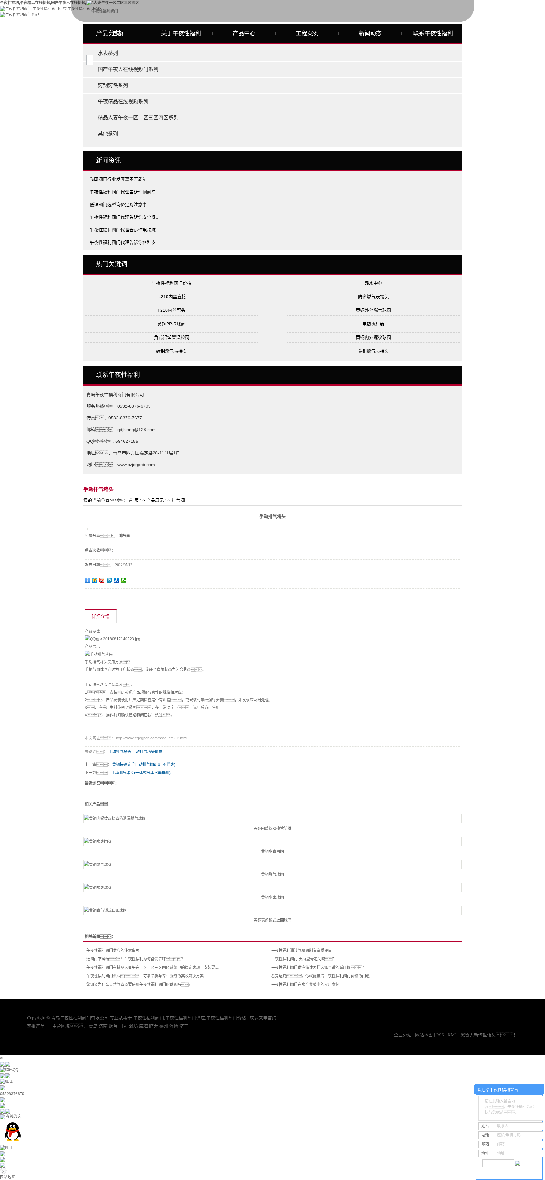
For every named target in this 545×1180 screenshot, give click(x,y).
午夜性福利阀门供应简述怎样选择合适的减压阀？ (318, 967)
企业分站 (403, 1035)
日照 (123, 1026)
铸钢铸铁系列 (113, 85)
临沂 (153, 1026)
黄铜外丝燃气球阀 (373, 310)
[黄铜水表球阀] (272, 887)
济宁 (183, 1026)
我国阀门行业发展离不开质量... (120, 179)
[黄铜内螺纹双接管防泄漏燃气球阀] (272, 818)
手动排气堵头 (119, 752)
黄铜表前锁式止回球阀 (272, 920)
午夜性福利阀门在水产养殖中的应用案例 (305, 984)
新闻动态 (370, 33)
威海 (143, 1026)
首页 (118, 33)
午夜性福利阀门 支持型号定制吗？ (304, 959)
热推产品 (36, 1026)
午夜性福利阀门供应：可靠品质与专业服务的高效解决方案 (145, 976)
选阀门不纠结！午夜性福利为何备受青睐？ (135, 959)
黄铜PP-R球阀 (171, 323)
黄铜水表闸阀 (272, 851)
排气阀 (178, 500)
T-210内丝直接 (171, 296)
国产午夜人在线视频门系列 (128, 69)
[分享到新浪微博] (102, 580)
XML (452, 1035)
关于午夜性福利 (181, 33)
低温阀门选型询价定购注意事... (120, 204)
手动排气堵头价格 (147, 752)
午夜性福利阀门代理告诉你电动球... (125, 229)
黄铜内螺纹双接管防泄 (272, 828)
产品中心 (244, 33)
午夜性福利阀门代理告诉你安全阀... (125, 217)
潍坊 (133, 1026)
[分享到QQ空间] (94, 580)
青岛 (93, 1026)
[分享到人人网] (116, 580)
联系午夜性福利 (433, 33)
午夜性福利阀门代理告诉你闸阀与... (125, 191)
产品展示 (155, 500)
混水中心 (373, 283)
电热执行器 (373, 323)
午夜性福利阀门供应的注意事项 (112, 950)
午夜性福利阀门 (148, 1018)
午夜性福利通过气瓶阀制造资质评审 (301, 950)
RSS (440, 1035)
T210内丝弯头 (171, 310)
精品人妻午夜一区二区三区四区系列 (138, 117)
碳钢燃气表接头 (171, 350)
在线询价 (102, 597)
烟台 (113, 1026)
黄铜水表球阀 (272, 897)
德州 (163, 1026)
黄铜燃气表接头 (373, 350)
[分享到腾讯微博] (109, 580)
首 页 (134, 500)
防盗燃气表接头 (373, 296)
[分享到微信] (123, 580)
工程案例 (307, 33)
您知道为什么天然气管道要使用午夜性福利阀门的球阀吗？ (139, 984)
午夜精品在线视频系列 (123, 101)
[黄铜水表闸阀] (272, 841)
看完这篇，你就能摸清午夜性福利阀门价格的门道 (320, 976)
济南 (103, 1026)
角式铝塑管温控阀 (171, 337)
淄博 (173, 1026)
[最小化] (538, 1090)
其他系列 (108, 133)
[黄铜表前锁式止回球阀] (272, 910)
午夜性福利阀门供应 (185, 1018)
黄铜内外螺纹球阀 (373, 337)
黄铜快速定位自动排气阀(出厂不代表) (143, 764)
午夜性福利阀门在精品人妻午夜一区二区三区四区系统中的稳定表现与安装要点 (152, 967)
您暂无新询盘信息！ (489, 1035)
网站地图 (424, 1035)
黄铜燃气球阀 (272, 874)
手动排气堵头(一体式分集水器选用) (141, 773)
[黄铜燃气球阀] (272, 864)
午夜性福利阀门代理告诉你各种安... (125, 242)
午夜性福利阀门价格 (171, 283)
